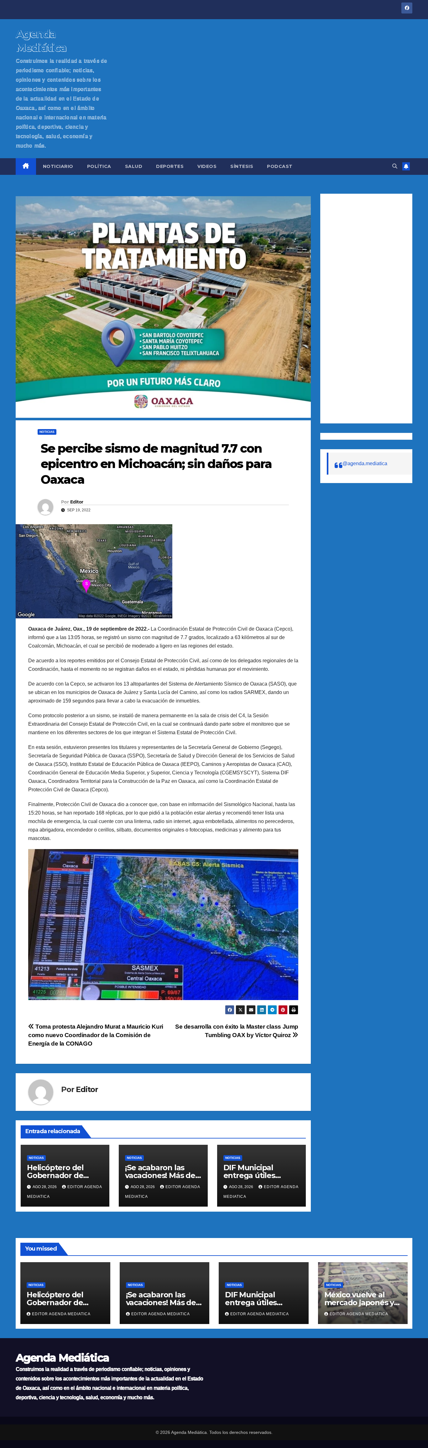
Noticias (47, 431)
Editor (76, 502)
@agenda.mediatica (364, 463)
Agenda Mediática (62, 1357)
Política (99, 166)
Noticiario (58, 166)
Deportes (170, 166)
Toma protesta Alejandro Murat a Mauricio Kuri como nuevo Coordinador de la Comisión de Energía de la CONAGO (95, 1035)
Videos (207, 166)
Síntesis (241, 166)
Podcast (280, 166)
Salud (134, 166)
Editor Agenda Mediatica (61, 1314)
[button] (394, 166)
